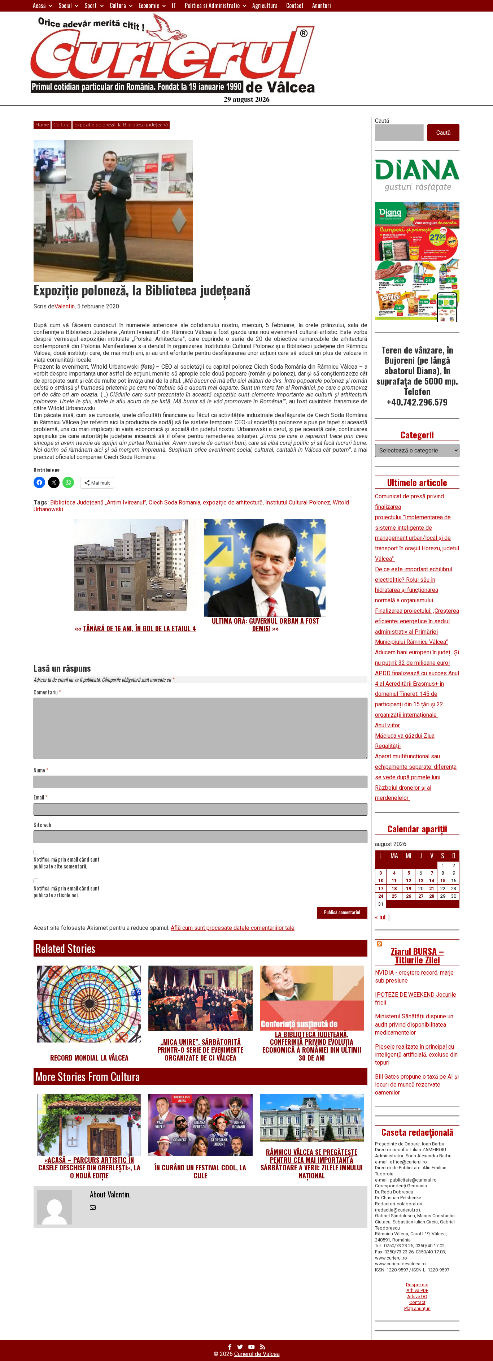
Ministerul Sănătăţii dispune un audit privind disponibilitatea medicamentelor (414, 1024)
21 (431, 888)
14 (431, 880)
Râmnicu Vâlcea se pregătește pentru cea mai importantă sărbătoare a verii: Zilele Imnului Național (312, 1163)
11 (394, 880)
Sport (90, 5)
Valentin (64, 306)
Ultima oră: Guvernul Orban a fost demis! (265, 624)
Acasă (39, 5)
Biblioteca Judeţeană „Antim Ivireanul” (98, 502)
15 (442, 880)
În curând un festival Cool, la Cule (200, 1171)
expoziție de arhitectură (233, 502)
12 (408, 880)
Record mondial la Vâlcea (89, 1057)
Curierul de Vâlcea (257, 1354)
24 (380, 896)
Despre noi (417, 1284)
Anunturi (321, 5)
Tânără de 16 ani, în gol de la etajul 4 (139, 628)
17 (380, 888)
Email (40, 797)
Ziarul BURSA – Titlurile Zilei (417, 955)
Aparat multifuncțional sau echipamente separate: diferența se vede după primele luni (416, 767)
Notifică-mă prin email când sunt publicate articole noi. (67, 892)
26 (408, 896)
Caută (382, 120)
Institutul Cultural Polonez (297, 502)
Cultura (118, 5)
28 (431, 896)
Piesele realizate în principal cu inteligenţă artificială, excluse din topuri (416, 1054)
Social (65, 5)
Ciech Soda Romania (174, 502)
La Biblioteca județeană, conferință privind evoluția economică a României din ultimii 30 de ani (311, 1046)
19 (408, 888)
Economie (149, 5)
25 (394, 896)
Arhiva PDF (417, 1290)
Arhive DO (417, 1296)
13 (420, 880)
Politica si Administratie (212, 5)
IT (174, 5)
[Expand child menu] (51, 6)
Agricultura (265, 5)
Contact (295, 5)
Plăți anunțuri (417, 1308)
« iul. (381, 917)
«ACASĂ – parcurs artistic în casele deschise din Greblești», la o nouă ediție (89, 1167)
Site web (42, 825)
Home (42, 124)
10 (380, 880)
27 (420, 896)
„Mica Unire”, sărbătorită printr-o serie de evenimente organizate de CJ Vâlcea (200, 1049)
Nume (41, 770)
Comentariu (47, 692)
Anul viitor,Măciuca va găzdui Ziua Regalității (405, 736)
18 (394, 888)
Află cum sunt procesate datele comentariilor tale (233, 927)
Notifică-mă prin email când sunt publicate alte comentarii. (67, 863)
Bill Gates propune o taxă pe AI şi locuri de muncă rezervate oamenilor (417, 1084)
